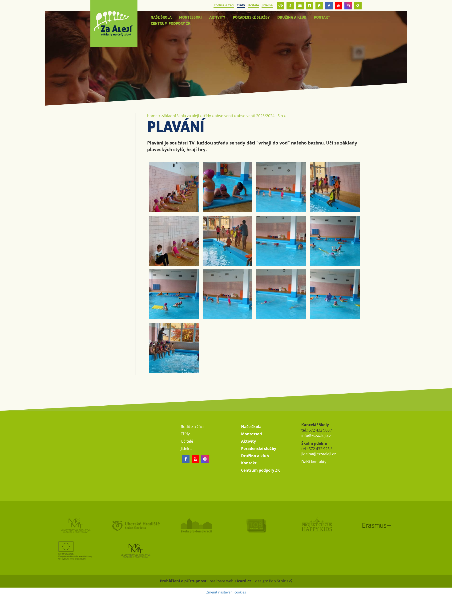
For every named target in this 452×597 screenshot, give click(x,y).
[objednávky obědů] (319, 5)
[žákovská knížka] (309, 5)
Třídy (207, 115)
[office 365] (300, 5)
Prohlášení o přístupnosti (184, 581)
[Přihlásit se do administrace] (447, 592)
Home (152, 115)
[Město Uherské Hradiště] (135, 525)
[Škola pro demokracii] (196, 525)
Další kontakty (313, 461)
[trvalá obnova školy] (256, 525)
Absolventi (224, 115)
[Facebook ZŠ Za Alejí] (329, 5)
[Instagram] (348, 5)
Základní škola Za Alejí (180, 115)
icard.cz (244, 581)
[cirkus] (316, 525)
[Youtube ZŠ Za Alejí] (338, 5)
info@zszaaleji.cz (316, 435)
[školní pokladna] (290, 5)
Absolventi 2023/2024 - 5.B (260, 115)
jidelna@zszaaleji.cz (318, 454)
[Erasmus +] (358, 5)
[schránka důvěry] (280, 5)
